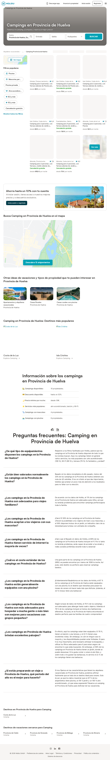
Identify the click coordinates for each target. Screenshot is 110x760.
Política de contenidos (91, 753)
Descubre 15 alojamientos (38, 262)
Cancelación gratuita (14, 108)
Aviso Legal (49, 753)
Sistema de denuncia (55, 756)
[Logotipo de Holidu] (12, 3)
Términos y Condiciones (64, 753)
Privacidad (78, 753)
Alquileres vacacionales (11, 51)
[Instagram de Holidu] (51, 749)
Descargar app (54, 3)
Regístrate (97, 3)
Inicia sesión (86, 3)
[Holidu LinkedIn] (55, 749)
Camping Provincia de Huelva (36, 51)
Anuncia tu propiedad (70, 3)
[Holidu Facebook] (59, 749)
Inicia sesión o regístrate (16, 203)
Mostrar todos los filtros (13, 114)
